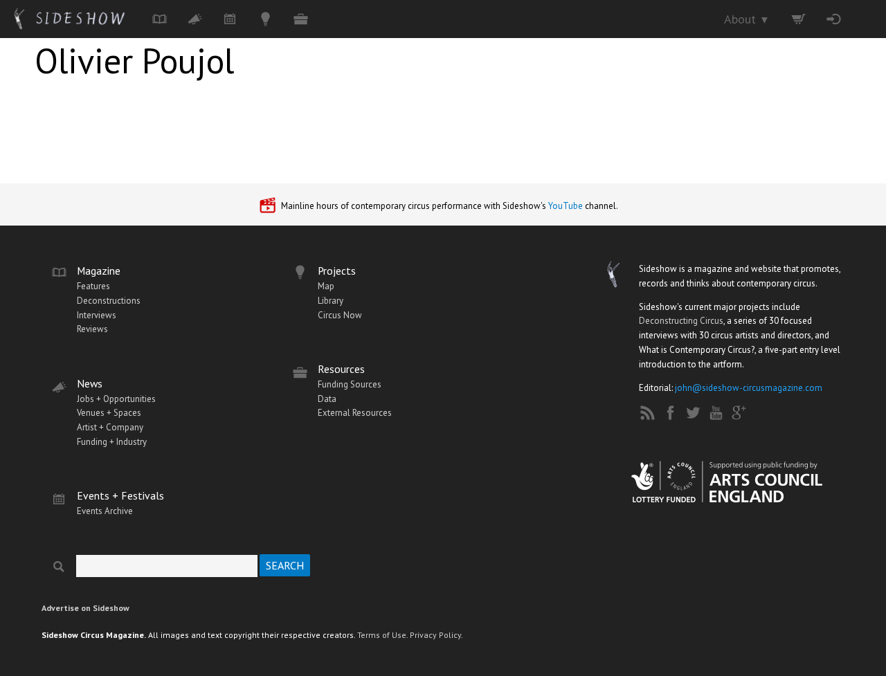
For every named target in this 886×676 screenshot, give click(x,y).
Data (327, 399)
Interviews (96, 315)
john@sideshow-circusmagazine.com (748, 388)
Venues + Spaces (109, 413)
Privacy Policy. (436, 635)
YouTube (565, 206)
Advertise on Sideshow (85, 608)
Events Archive (105, 511)
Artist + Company (110, 427)
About (747, 19)
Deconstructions (109, 301)
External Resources (355, 413)
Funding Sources (349, 384)
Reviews (92, 329)
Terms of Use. (382, 635)
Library (330, 301)
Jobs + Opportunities (116, 399)
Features (93, 286)
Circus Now (340, 315)
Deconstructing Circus (681, 321)
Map (326, 286)
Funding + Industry (112, 442)
